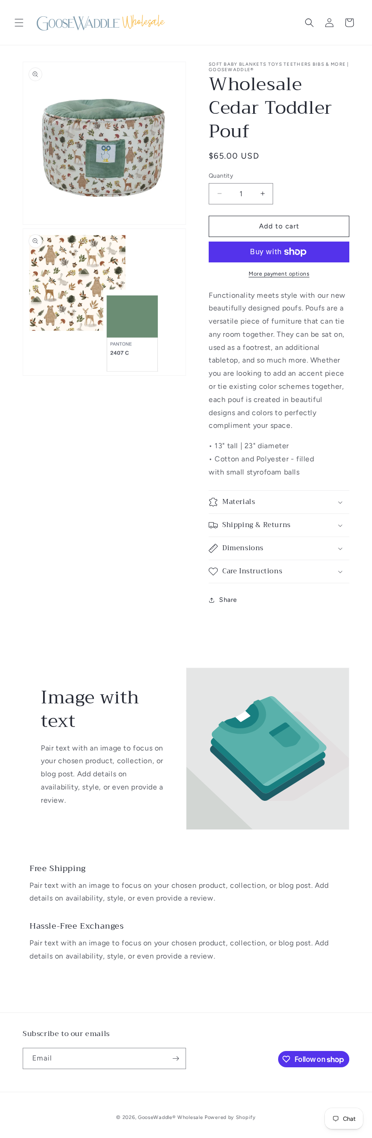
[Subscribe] (176, 1058)
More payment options (279, 274)
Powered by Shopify (230, 1117)
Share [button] (228, 600)
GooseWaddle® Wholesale (170, 1117)
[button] (19, 23)
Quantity (221, 175)
